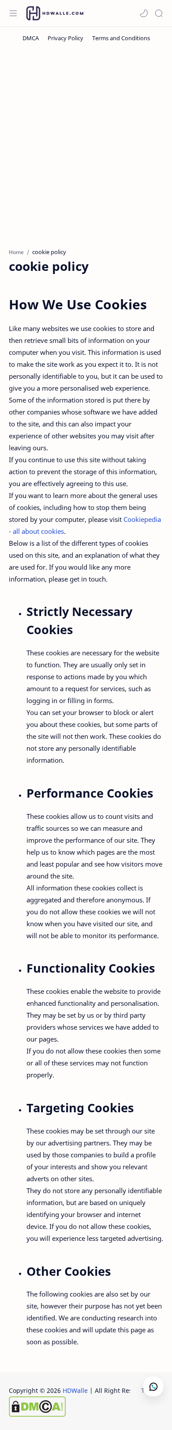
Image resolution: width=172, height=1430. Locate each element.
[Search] (158, 13)
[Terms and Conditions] (121, 38)
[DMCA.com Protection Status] (80, 1406)
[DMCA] (30, 38)
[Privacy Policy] (65, 38)
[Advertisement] (86, 144)
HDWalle (75, 1390)
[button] (143, 13)
